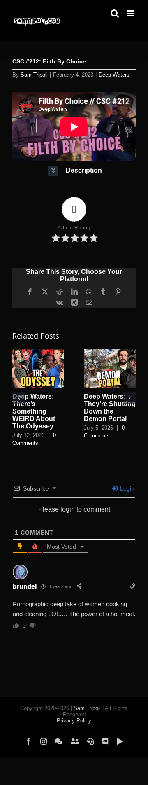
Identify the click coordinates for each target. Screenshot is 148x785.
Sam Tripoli (34, 75)
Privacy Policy (74, 720)
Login (126, 488)
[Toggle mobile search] (115, 13)
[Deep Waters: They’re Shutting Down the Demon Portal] (110, 352)
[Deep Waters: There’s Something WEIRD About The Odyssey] (38, 352)
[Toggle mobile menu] (131, 13)
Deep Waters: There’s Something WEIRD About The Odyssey (33, 411)
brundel (25, 586)
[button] (75, 170)
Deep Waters (114, 75)
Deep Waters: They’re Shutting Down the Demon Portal (110, 407)
